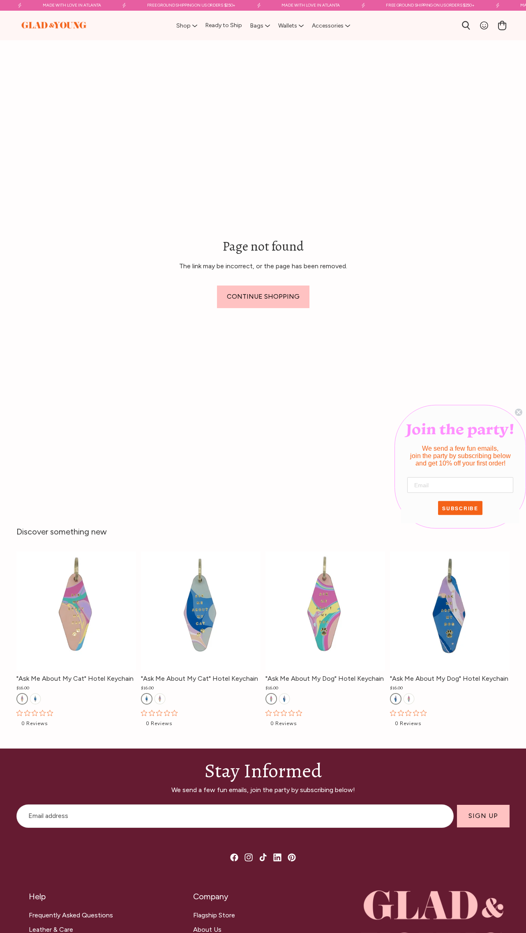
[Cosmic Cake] (22, 698)
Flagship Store (214, 915)
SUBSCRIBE (460, 507)
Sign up (483, 816)
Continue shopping (263, 296)
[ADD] (130, 658)
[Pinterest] (292, 857)
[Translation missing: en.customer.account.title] (484, 25)
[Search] (466, 25)
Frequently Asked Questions (71, 915)
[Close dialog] (518, 412)
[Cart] (502, 25)
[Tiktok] (263, 857)
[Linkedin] (277, 857)
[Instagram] (249, 857)
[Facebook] (234, 857)
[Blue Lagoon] (35, 698)
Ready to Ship (223, 25)
